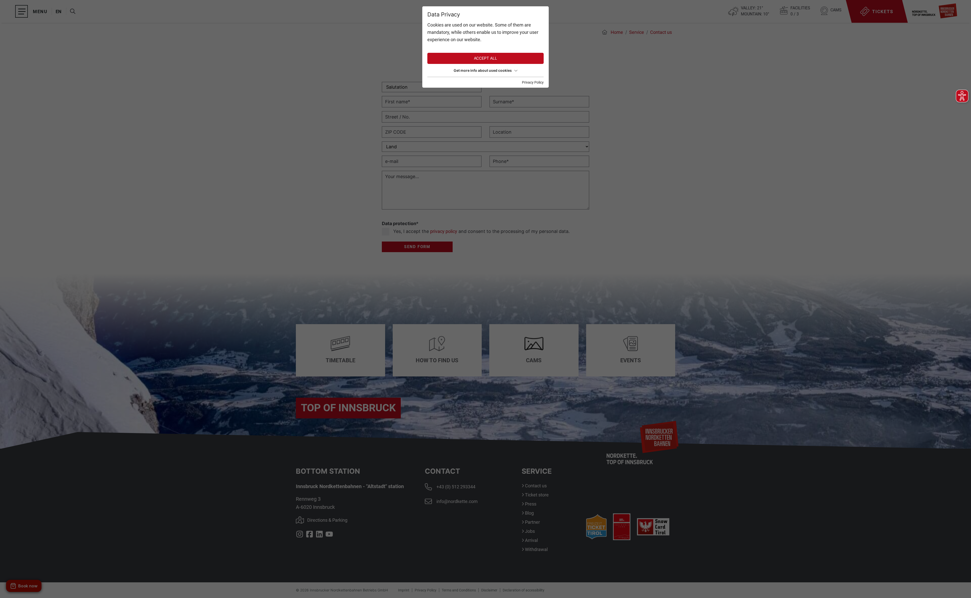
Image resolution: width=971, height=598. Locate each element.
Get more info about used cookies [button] (483, 70)
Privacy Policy (533, 82)
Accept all (485, 58)
